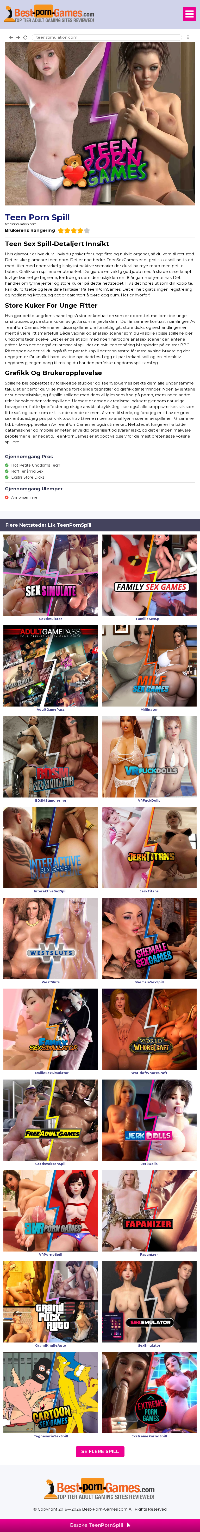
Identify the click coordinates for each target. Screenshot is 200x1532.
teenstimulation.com (20, 224)
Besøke (96, 1525)
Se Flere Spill (100, 1451)
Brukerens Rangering (30, 230)
